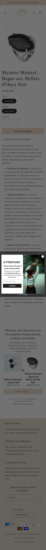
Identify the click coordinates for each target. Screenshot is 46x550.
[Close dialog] (43, 256)
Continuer (12, 286)
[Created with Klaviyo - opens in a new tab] (23, 294)
